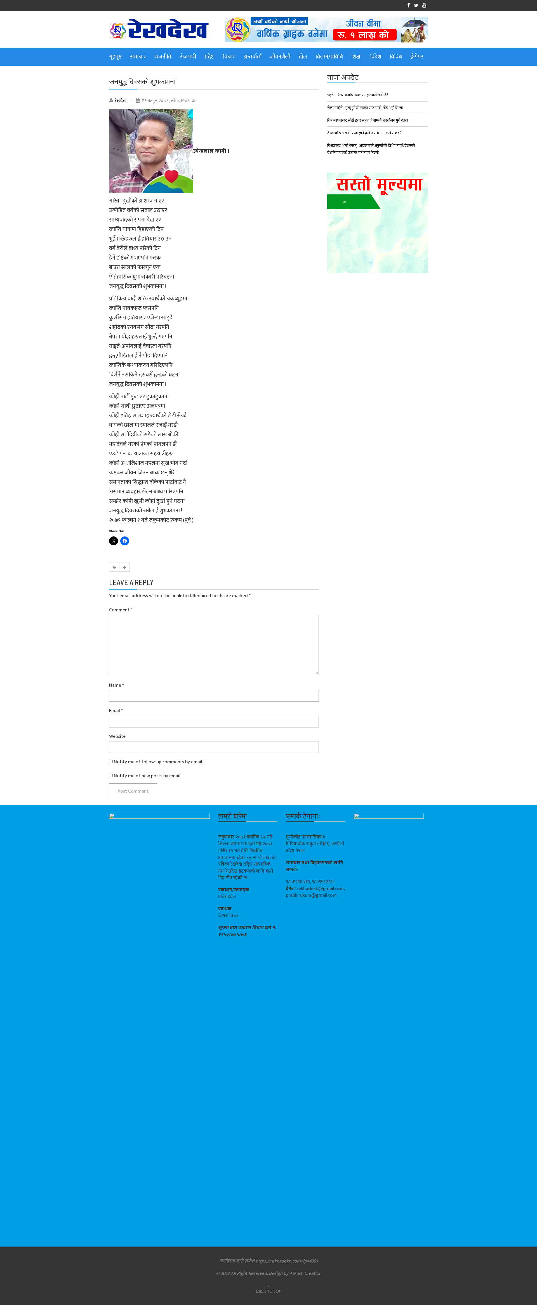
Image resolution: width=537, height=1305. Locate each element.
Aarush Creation (305, 1273)
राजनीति (162, 57)
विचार (229, 57)
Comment (120, 610)
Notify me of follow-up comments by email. (158, 761)
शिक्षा (356, 57)
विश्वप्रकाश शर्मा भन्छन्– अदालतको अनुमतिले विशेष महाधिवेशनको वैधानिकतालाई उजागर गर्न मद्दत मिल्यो (371, 149)
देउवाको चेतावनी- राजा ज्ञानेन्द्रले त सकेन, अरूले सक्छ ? (364, 133)
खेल (303, 57)
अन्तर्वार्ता (252, 57)
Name (116, 685)
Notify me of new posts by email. (147, 775)
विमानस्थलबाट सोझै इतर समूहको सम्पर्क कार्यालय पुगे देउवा (367, 120)
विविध (396, 57)
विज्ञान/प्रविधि (329, 57)
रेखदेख (120, 101)
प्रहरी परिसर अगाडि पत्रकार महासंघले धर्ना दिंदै (357, 95)
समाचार (138, 57)
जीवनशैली (280, 57)
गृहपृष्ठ (115, 57)
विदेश (375, 57)
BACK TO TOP (268, 1291)
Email (116, 710)
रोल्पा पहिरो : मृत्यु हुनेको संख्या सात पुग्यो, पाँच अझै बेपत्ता (365, 108)
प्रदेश (210, 57)
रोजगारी (188, 57)
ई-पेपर (416, 57)
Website (117, 736)
